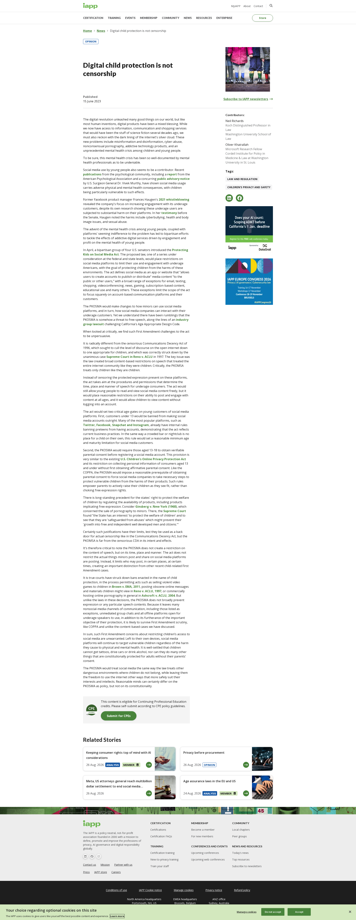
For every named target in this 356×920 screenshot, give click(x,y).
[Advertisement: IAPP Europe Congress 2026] (249, 281)
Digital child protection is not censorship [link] (138, 31)
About (247, 6)
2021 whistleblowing (173, 199)
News (101, 31)
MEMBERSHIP (148, 17)
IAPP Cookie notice (150, 890)
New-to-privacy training (164, 859)
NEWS (188, 17)
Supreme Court (174, 511)
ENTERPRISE (224, 17)
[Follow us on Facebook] (92, 856)
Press (86, 872)
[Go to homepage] (90, 6)
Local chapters (241, 829)
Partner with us (123, 864)
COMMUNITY (170, 17)
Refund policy (242, 890)
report (172, 174)
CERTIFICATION (93, 17)
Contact (258, 6)
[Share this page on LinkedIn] (229, 198)
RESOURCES (204, 17)
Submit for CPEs (119, 716)
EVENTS (130, 17)
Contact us (89, 864)
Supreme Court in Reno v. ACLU (129, 357)
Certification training (162, 853)
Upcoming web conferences (208, 859)
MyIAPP (235, 6)
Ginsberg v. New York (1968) (156, 506)
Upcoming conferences (205, 853)
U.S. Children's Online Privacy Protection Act (153, 459)
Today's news (240, 853)
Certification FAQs (161, 836)
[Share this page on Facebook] (239, 198)
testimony (169, 213)
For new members (202, 836)
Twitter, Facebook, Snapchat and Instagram (116, 425)
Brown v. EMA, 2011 (126, 587)
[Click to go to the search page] (271, 5)
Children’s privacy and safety (248, 187)
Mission (105, 864)
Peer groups (239, 836)
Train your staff (159, 866)
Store (262, 18)
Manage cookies (246, 911)
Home (87, 31)
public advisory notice (173, 179)
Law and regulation (242, 179)
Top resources (241, 859)
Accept (299, 911)
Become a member (203, 829)
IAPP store (100, 872)
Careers (116, 872)
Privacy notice (213, 890)
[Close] (350, 912)
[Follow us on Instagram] (98, 856)
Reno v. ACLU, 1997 (147, 591)
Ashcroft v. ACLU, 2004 (158, 595)
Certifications (158, 829)
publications (92, 174)
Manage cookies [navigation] (184, 890)
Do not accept (273, 911)
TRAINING (114, 17)
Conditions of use (116, 890)
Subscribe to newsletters (247, 866)
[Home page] (92, 823)
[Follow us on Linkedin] (85, 856)
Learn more (117, 916)
